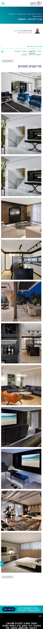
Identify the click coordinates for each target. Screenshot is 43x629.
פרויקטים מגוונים (37, 16)
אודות (39, 51)
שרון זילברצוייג (21, 14)
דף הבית (39, 14)
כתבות (24, 51)
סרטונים (18, 51)
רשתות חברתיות (35, 55)
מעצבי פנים (31, 14)
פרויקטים (12, 14)
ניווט (40, 616)
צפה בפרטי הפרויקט (34, 46)
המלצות (24, 55)
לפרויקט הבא (8, 61)
